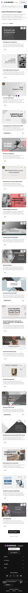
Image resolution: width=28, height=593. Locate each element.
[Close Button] (25, 582)
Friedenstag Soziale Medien (10, 237)
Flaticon (14, 590)
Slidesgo (20, 590)
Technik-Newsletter (8, 98)
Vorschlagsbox (14, 552)
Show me (21, 582)
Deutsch (8, 584)
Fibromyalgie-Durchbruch (10, 209)
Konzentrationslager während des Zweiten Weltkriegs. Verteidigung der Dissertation (13, 322)
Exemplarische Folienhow (10, 42)
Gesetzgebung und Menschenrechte (13, 125)
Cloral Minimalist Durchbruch (11, 70)
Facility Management (8, 379)
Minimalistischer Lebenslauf (10, 463)
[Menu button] (2, 2)
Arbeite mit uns (13, 548)
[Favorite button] (21, 28)
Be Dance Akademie (8, 153)
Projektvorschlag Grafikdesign (11, 491)
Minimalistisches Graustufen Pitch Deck (14, 435)
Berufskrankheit (7, 265)
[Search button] (3, 6)
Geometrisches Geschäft (10, 293)
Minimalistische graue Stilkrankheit (12, 181)
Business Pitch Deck (8, 407)
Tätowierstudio (7, 518)
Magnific (8, 590)
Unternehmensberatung (9, 351)
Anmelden (23, 2)
